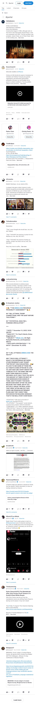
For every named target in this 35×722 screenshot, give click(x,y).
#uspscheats (10, 662)
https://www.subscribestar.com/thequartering (19, 609)
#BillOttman (22, 434)
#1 (9, 606)
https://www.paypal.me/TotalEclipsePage (18, 155)
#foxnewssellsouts (26, 661)
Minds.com (20, 338)
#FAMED (18, 112)
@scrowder (9, 294)
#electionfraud (28, 662)
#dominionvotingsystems (13, 661)
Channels (16, 8)
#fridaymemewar (11, 523)
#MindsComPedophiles (12, 434)
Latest (9, 8)
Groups (24, 8)
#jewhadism (9, 114)
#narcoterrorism (26, 112)
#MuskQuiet (28, 436)
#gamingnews (9, 634)
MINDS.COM (19, 308)
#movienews (24, 634)
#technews (17, 634)
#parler (15, 294)
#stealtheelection (19, 662)
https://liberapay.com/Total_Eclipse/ (16, 157)
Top (3, 8)
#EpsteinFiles (9, 436)
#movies (8, 636)
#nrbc (13, 112)
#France (20, 71)
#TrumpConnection (19, 436)
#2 (27, 612)
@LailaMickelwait (27, 292)
